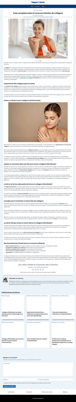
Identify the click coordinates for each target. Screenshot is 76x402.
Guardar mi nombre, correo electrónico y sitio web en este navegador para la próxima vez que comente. (27, 383)
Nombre (5, 379)
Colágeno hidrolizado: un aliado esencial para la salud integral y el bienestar (12, 314)
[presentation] (12, 302)
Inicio (32, 6)
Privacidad (29, 392)
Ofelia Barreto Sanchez (38, 15)
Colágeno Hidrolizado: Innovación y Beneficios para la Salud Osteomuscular (13, 340)
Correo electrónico (44, 379)
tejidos (58, 94)
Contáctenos (11, 392)
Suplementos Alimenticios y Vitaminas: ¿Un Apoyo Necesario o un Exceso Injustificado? (37, 314)
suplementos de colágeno (26, 78)
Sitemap (65, 392)
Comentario (6, 363)
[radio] (33, 269)
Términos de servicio (47, 392)
